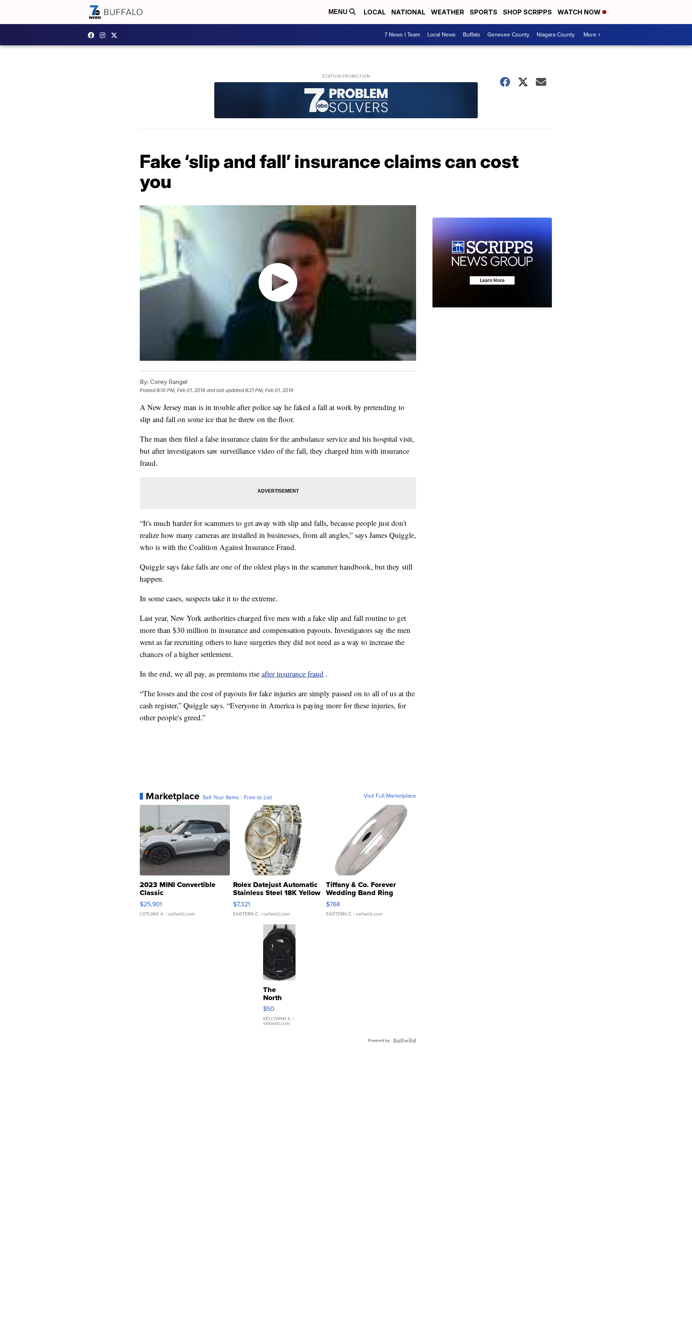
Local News (441, 34)
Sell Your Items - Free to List (237, 797)
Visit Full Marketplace (390, 796)
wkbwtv (93, 35)
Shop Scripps (527, 12)
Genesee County (508, 34)
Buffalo (471, 34)
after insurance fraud (293, 674)
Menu (338, 11)
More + (592, 34)
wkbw (104, 35)
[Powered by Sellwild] (404, 1040)
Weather (447, 12)
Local (375, 12)
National (408, 12)
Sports (483, 12)
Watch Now (579, 12)
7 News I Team (402, 34)
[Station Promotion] (346, 101)
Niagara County (556, 34)
